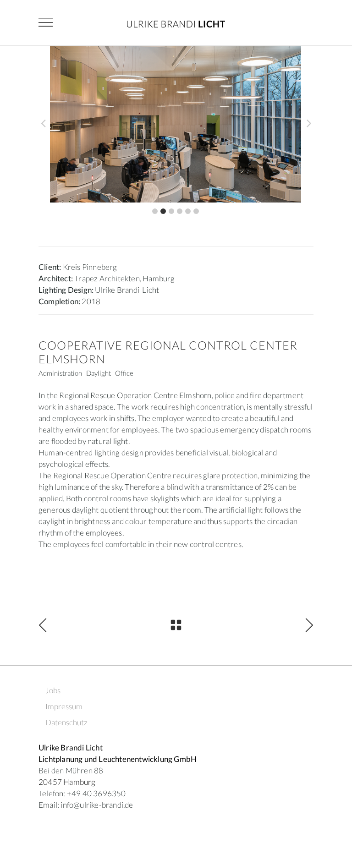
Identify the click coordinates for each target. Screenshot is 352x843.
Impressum (63, 706)
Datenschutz (66, 722)
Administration (60, 373)
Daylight (98, 373)
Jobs (52, 690)
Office (124, 373)
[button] (155, 211)
